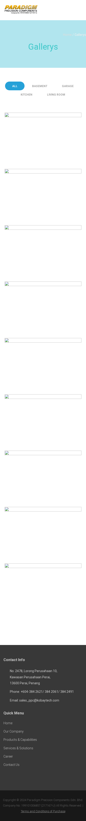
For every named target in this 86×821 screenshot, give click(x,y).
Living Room (56, 94)
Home (67, 35)
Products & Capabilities (20, 739)
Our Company (13, 731)
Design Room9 (43, 137)
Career (8, 756)
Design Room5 (43, 419)
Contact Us (11, 765)
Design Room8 (43, 194)
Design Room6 (43, 476)
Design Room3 (43, 306)
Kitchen (26, 94)
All (14, 86)
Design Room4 (43, 363)
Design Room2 (43, 250)
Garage (68, 86)
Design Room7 (43, 532)
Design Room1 (43, 588)
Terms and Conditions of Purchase (43, 811)
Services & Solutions (18, 748)
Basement (39, 86)
